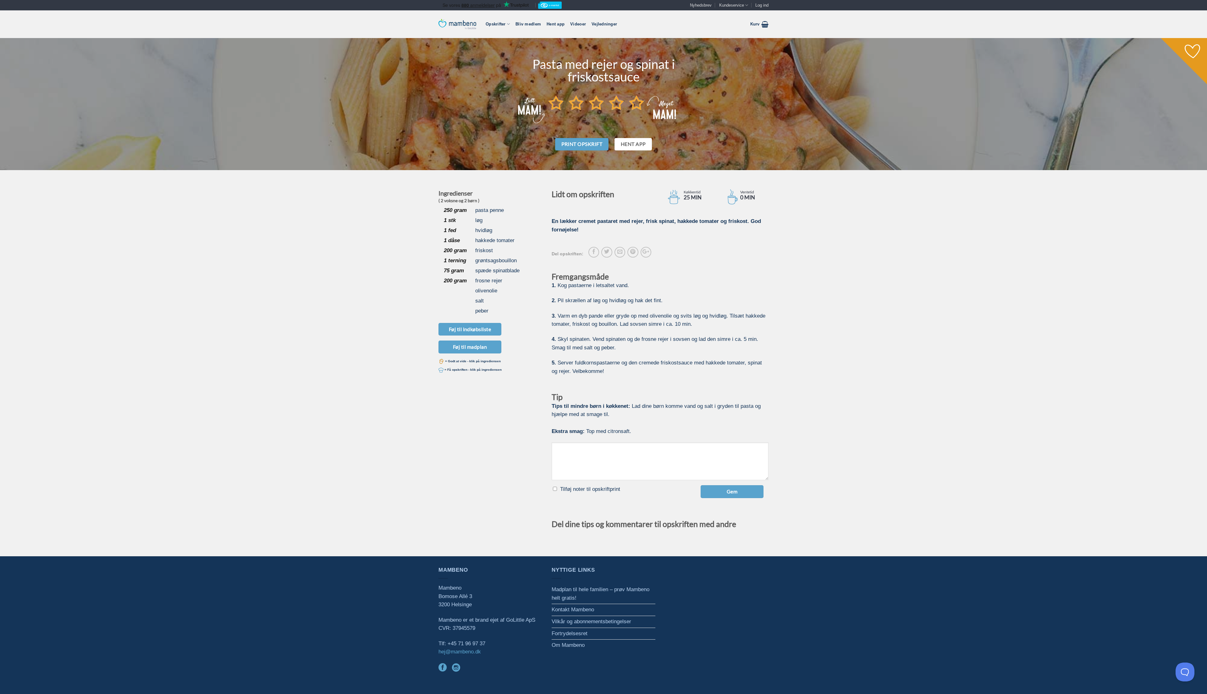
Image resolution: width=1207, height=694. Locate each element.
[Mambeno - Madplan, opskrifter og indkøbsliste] (457, 24)
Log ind (762, 5)
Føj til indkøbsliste (470, 329)
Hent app (556, 24)
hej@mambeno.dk (459, 652)
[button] (759, 24)
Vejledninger (604, 24)
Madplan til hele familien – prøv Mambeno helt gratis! (600, 593)
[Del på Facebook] (593, 252)
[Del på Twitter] (606, 252)
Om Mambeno (568, 645)
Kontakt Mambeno (573, 610)
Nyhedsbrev (701, 5)
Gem (732, 491)
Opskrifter (496, 24)
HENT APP (633, 144)
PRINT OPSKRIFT (582, 144)
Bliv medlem (528, 24)
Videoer (578, 24)
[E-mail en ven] (620, 252)
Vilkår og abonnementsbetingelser (591, 622)
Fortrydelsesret (569, 633)
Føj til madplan (470, 347)
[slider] (596, 102)
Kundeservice (731, 5)
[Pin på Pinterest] (632, 252)
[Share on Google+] (646, 252)
